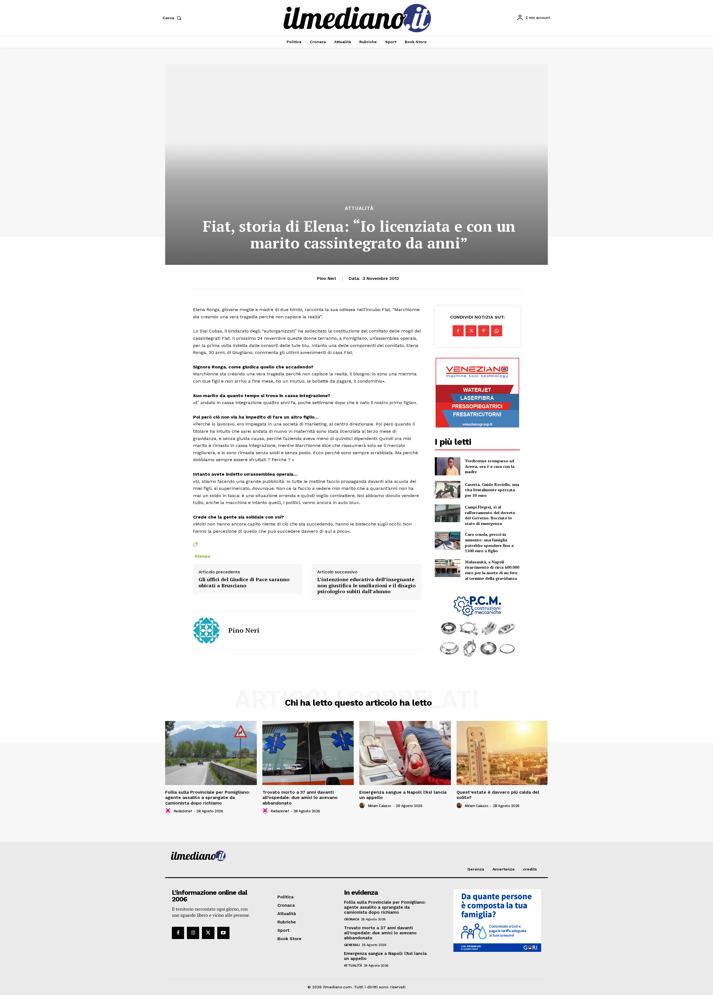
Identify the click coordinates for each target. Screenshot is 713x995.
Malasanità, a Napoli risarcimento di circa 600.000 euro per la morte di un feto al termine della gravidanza (492, 570)
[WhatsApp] (496, 330)
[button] (173, 18)
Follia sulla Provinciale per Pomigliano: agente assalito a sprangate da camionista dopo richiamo (207, 797)
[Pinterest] (483, 330)
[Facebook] (458, 330)
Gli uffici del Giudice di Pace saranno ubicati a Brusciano (244, 582)
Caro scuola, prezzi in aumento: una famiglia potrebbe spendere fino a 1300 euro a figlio (489, 542)
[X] (471, 330)
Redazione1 (183, 811)
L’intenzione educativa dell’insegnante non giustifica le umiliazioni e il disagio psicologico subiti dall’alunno (366, 585)
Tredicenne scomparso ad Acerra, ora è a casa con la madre (489, 466)
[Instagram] (193, 933)
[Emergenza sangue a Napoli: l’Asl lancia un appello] (405, 753)
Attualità (359, 208)
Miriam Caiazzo (379, 806)
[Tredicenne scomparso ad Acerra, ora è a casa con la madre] (447, 466)
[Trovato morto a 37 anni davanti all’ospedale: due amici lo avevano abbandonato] (308, 753)
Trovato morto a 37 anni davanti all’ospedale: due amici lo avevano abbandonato (300, 797)
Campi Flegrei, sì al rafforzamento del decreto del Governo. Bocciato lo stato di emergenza (490, 515)
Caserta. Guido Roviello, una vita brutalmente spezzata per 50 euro (492, 490)
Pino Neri (326, 278)
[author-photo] (168, 811)
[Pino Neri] (206, 630)
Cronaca (351, 919)
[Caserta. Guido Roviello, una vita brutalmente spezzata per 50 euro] (447, 490)
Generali (352, 945)
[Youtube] (223, 933)
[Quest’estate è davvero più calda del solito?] (502, 753)
